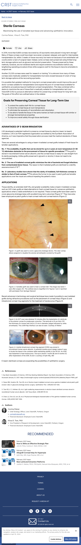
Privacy (40, 477)
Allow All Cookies (70, 539)
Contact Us (43, 521)
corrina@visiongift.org (17, 414)
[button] (9, 371)
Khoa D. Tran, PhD (15, 420)
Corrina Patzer (14, 409)
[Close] (76, 530)
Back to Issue (7, 17)
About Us (40, 495)
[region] (40, 535)
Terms (40, 483)
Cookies (40, 489)
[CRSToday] (15, 4)
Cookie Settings (56, 539)
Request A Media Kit (40, 501)
